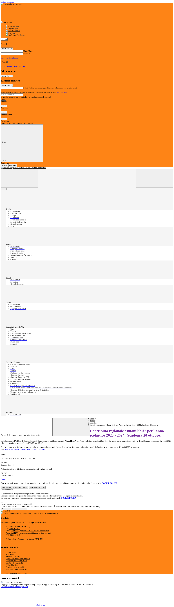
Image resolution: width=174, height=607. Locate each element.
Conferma (12, 165)
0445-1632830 (14, 529)
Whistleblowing (12, 565)
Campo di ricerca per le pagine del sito (15, 435)
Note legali (10, 554)
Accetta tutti (37, 487)
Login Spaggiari (61, 92)
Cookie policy (11, 552)
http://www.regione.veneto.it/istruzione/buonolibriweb (25, 449)
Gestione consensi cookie (15, 567)
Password (27, 54)
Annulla (4, 165)
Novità (92, 421)
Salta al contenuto (7, 2)
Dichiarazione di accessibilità (16, 561)
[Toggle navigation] (19, 178)
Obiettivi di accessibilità (14, 563)
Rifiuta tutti (20, 487)
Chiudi (4, 106)
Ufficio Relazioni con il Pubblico (18, 559)
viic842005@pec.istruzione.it (30, 533)
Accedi (4, 39)
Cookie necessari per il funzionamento (15, 504)
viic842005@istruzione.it (30, 531)
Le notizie (93, 423)
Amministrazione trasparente (16, 569)
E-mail (25, 88)
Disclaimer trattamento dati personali (14, 587)
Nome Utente (28, 51)
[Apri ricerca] (154, 178)
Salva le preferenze (19, 509)
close (4, 189)
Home (92, 419)
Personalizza (6, 487)
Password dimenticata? (9, 58)
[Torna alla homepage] (87, 168)
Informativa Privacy (13, 556)
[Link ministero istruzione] (11, 4)
